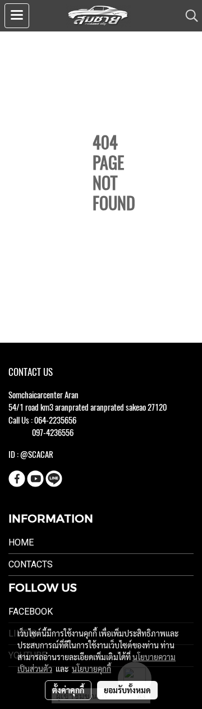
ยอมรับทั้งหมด (127, 690)
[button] (188, 16)
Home (21, 542)
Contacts (30, 564)
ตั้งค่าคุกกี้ (68, 690)
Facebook (30, 611)
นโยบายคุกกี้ (91, 668)
